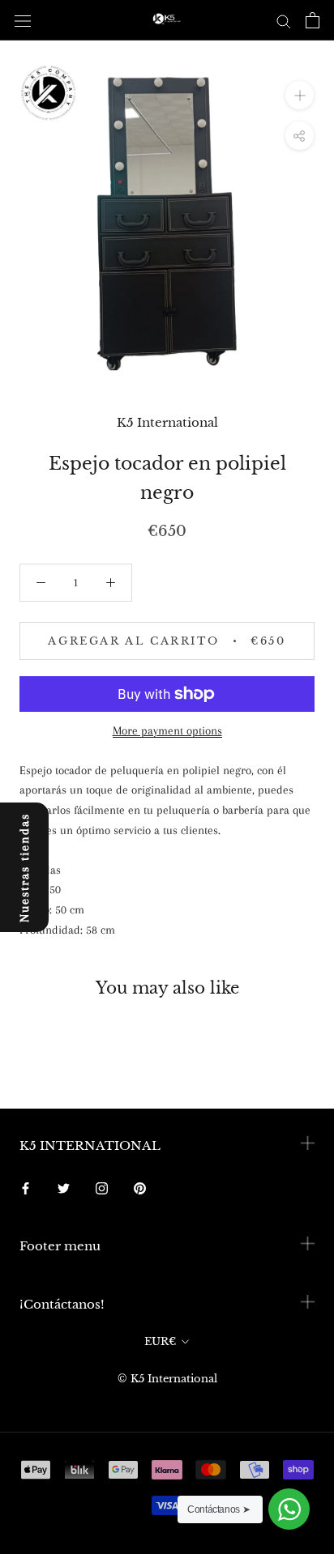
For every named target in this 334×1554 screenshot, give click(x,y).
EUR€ (160, 1341)
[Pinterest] (140, 1187)
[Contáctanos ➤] (289, 1509)
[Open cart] (312, 20)
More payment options (167, 730)
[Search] (283, 20)
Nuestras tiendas (24, 867)
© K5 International (167, 1379)
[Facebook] (25, 1187)
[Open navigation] (23, 20)
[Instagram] (102, 1187)
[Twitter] (64, 1187)
